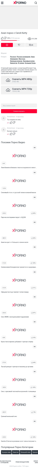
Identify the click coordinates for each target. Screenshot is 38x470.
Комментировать (19, 111)
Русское (13, 57)
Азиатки (15, 452)
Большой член (25, 452)
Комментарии (32, 45)
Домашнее (14, 59)
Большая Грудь (30, 63)
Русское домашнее (23, 57)
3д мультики (6, 452)
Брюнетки (13, 63)
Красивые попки (28, 61)
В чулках (21, 63)
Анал (33, 57)
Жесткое (22, 59)
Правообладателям (22, 462)
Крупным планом (16, 61)
